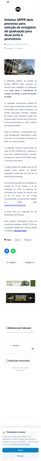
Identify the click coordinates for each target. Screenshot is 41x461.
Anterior (12, 262)
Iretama (17, 240)
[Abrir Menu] (8, 2)
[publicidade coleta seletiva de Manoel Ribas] (20, 283)
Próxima (29, 262)
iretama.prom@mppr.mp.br (15, 205)
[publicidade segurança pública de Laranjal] (20, 298)
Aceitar (20, 450)
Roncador (27, 240)
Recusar (20, 456)
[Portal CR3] (20, 9)
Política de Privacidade (20, 444)
